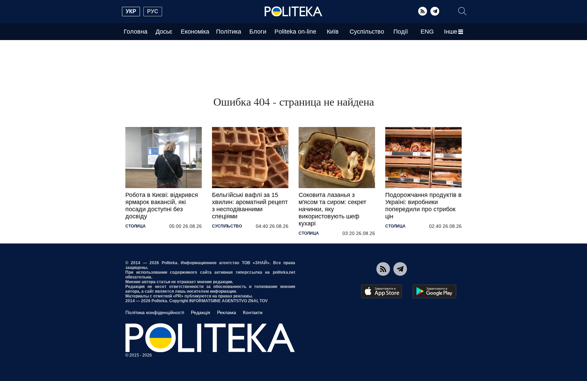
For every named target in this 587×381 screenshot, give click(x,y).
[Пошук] (462, 11)
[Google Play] (434, 291)
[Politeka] (293, 11)
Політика (228, 31)
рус (152, 11)
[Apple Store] (381, 291)
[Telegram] (434, 11)
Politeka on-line (295, 31)
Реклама (226, 312)
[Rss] (422, 11)
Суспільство (367, 31)
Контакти (253, 312)
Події (400, 31)
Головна (135, 31)
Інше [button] (450, 31)
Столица (135, 226)
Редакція (200, 312)
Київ (333, 31)
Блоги (257, 31)
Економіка (195, 31)
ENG (427, 31)
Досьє (164, 31)
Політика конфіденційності (154, 312)
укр (131, 11)
